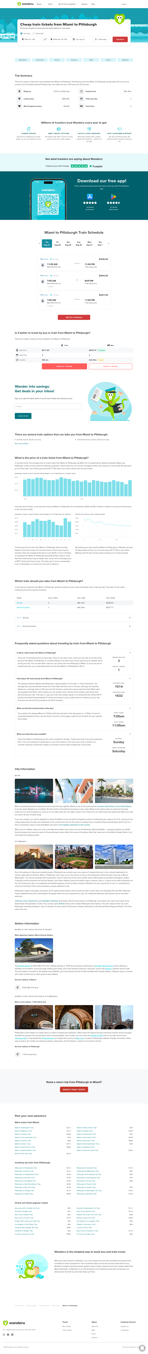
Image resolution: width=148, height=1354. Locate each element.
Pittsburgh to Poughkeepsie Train (27, 1174)
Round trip (39, 33)
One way (26, 33)
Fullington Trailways (50, 901)
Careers (94, 1337)
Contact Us (125, 1326)
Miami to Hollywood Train (86, 1147)
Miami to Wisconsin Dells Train (87, 1150)
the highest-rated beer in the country (75, 825)
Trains (50, 4)
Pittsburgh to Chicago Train (24, 1190)
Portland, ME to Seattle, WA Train (26, 1227)
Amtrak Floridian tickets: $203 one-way (93, 440)
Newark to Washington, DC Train (88, 1208)
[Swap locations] (45, 39)
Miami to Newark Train (84, 1131)
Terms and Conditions (129, 1347)
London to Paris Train (84, 1227)
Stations (125, 60)
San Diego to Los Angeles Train (88, 1221)
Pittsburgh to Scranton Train (25, 1178)
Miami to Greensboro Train (86, 1137)
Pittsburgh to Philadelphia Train (26, 1168)
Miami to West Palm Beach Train (88, 1144)
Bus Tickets (67, 1326)
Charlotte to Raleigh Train (24, 1231)
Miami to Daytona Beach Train (25, 1150)
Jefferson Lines (21, 901)
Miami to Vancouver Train (86, 1141)
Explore (84, 4)
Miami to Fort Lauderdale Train (25, 1137)
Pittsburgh (55, 1305)
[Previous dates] (39, 243)
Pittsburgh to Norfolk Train (24, 1171)
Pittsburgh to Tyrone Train (86, 1181)
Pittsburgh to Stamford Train (87, 1194)
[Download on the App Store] (90, 197)
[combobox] (31, 39)
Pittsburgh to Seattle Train (24, 1194)
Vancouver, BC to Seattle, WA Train (27, 1208)
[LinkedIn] (12, 1335)
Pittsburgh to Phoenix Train (86, 1184)
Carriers (74, 60)
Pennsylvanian (48, 1038)
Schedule (22, 60)
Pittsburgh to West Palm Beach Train (28, 1184)
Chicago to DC (21, 1038)
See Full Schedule (74, 317)
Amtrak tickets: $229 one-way (29, 440)
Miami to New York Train (23, 1153)
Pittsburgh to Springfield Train (25, 1181)
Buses (39, 4)
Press (94, 1334)
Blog (93, 4)
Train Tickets (19, 1305)
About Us (95, 1326)
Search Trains (64, 366)
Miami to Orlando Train (23, 1141)
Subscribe (23, 416)
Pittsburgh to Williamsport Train (88, 1171)
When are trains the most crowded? (31, 734)
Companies (125, 1330)
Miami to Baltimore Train (23, 1131)
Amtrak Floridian (23, 607)
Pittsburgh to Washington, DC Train (89, 1190)
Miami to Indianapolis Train (24, 1128)
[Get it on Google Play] (114, 197)
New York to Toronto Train (24, 1218)
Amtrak (19, 603)
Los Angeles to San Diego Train (26, 1224)
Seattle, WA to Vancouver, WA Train (27, 1221)
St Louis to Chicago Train (85, 1234)
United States (32, 1305)
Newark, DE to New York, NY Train (89, 1215)
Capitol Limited (97, 1035)
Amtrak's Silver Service (104, 966)
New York (80, 1038)
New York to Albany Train (24, 1215)
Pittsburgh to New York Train (25, 1187)
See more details (21, 443)
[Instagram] (4, 1335)
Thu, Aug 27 (80, 39)
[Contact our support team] (142, 1348)
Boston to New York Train (86, 1218)
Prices (56, 60)
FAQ (91, 60)
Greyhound (32, 901)
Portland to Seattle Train (23, 1211)
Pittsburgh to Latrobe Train (86, 1187)
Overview (40, 60)
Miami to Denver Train (22, 1144)
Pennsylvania (44, 1305)
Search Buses (110, 366)
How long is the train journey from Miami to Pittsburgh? (40, 678)
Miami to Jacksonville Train (86, 1134)
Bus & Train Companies (67, 4)
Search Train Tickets (74, 1089)
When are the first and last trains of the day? (35, 708)
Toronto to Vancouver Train (24, 1234)
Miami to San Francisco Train (25, 1147)
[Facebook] (8, 1335)
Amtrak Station (24, 966)
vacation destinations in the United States (114, 806)
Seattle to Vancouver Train (86, 1224)
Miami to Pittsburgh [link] (70, 1305)
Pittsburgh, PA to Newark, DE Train (89, 1174)
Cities (108, 60)
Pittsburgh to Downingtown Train (88, 1178)
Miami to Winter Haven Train (87, 1128)
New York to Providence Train (87, 1231)
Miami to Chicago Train (23, 1134)
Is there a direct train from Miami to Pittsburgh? (36, 653)
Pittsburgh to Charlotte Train (87, 1168)
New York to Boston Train (86, 1211)
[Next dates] (108, 243)
